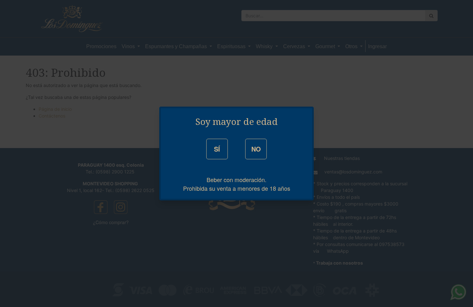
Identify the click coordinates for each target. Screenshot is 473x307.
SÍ (217, 149)
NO (256, 149)
